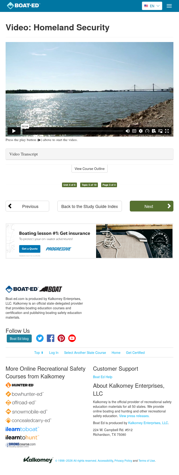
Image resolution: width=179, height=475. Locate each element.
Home (116, 352)
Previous (30, 206)
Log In (54, 352)
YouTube (72, 338)
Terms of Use (146, 460)
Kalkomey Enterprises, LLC (148, 422)
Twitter (40, 338)
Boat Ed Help (102, 376)
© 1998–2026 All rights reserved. (76, 460)
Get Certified (135, 352)
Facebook (50, 338)
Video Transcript (23, 154)
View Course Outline (90, 168)
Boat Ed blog (19, 338)
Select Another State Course (85, 352)
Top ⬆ (39, 352)
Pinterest (61, 338)
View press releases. (134, 415)
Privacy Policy (123, 460)
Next (149, 206)
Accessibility (105, 460)
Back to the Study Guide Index (89, 206)
